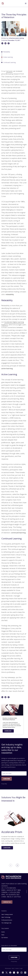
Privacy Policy (4, 783)
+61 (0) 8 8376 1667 (13, 894)
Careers (17, 968)
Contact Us (6, 902)
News (2, 934)
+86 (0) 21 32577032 (14, 897)
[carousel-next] (17, 865)
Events (3, 932)
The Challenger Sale (6, 923)
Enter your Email (6, 950)
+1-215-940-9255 (10, 888)
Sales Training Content (7, 914)
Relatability (6, 52)
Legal (21, 968)
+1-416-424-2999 (14, 892)
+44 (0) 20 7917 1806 (13, 890)
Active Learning (8, 57)
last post (9, 71)
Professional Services (6, 920)
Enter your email (6, 773)
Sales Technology (5, 917)
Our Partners (4, 937)
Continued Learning (9, 62)
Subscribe (6, 779)
